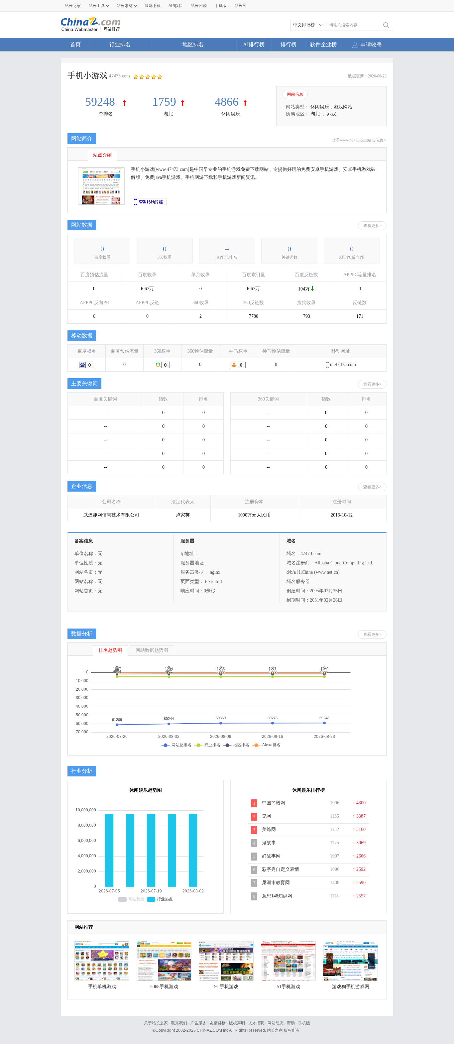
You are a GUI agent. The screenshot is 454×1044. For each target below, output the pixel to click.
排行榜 (288, 44)
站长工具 (97, 5)
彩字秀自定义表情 (280, 869)
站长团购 (199, 5)
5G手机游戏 (226, 986)
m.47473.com (343, 364)
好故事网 (271, 856)
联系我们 (179, 1023)
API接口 (176, 5)
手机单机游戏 (102, 986)
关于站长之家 (156, 1023)
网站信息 (295, 94)
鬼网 (266, 816)
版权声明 (237, 1023)
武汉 (331, 113)
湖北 (168, 113)
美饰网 (269, 829)
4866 (227, 101)
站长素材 (125, 5)
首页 (75, 44)
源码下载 (153, 5)
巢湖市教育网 (276, 882)
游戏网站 (343, 106)
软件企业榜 (323, 44)
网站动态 (276, 1023)
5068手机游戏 (164, 986)
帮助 (291, 1023)
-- (227, 249)
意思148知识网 (277, 895)
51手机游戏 (288, 986)
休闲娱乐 (230, 113)
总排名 (106, 113)
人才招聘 (256, 1023)
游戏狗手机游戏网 (350, 986)
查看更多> (372, 225)
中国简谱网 (273, 802)
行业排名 (120, 44)
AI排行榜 (254, 44)
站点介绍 (102, 155)
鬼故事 (269, 842)
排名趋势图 (110, 650)
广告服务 (198, 1023)
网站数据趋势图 (152, 650)
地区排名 (193, 44)
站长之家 (73, 5)
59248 (101, 101)
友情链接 (218, 1023)
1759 (164, 101)
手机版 (304, 1023)
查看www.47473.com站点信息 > (359, 140)
